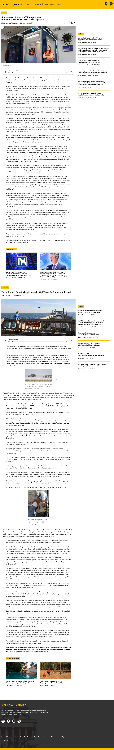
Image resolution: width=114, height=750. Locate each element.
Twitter (70, 23)
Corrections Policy (16, 737)
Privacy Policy (5, 737)
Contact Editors (50, 737)
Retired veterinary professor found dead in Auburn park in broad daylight (91, 94)
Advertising (61, 737)
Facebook (75, 23)
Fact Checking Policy (30, 737)
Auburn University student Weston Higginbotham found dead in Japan (90, 38)
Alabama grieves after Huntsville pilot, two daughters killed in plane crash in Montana (92, 71)
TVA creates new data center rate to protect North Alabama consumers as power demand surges (18, 273)
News (4, 13)
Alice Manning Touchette (9, 23)
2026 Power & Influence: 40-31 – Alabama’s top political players (89, 61)
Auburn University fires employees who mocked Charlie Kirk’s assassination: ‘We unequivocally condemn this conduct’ (92, 82)
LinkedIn (72, 23)
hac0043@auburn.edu (21, 242)
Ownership (41, 737)
